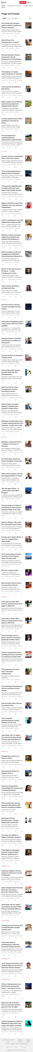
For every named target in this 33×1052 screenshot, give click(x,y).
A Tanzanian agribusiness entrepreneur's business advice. (11, 573)
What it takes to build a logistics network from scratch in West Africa (10, 406)
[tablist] (10, 18)
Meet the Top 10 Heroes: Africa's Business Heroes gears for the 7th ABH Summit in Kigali (10, 1005)
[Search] (30, 18)
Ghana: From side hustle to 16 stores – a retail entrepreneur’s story (11, 271)
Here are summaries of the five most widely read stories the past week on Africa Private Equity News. (12, 561)
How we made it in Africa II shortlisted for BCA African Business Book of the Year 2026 (11, 508)
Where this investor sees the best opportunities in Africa (12, 475)
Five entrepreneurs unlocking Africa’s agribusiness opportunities (11, 138)
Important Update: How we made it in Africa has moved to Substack (11, 873)
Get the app (24, 1047)
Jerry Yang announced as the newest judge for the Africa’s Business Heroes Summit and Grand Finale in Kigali (12, 965)
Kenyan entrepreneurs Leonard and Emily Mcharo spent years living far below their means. (12, 950)
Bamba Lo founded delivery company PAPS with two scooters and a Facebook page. (11, 411)
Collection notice (23, 1043)
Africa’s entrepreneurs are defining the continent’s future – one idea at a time (11, 986)
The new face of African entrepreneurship (10, 287)
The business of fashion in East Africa (11, 88)
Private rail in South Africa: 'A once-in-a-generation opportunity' (12, 539)
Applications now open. (8, 809)
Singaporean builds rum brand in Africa (10, 757)
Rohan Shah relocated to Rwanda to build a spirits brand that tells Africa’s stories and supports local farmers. (12, 761)
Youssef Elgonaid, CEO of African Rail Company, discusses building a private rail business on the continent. (12, 544)
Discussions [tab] (15, 18)
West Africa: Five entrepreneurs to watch (10, 41)
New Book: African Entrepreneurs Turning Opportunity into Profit (9, 820)
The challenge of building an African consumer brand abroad (11, 688)
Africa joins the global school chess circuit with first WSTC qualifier (12, 324)
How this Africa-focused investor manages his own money (11, 307)
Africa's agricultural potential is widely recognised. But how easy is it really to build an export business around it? (12, 242)
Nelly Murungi (10, 811)
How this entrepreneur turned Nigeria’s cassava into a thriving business (12, 788)
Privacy (12, 1043)
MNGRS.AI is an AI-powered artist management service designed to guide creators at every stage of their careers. (11, 1028)
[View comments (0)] (9, 36)
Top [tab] (9, 18)
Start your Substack (13, 1047)
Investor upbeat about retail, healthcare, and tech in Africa (11, 121)
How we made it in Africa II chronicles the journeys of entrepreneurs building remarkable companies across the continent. (12, 825)
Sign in (29, 2)
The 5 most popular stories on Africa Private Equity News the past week (11, 556)
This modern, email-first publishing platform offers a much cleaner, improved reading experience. (12, 878)
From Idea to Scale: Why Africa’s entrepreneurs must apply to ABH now (11, 621)
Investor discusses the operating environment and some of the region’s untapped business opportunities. (11, 346)
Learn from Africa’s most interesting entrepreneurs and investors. (10, 464)
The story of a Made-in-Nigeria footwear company (11, 836)
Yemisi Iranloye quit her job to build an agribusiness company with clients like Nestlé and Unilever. (12, 793)
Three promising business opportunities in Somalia (11, 172)
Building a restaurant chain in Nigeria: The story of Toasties (11, 444)
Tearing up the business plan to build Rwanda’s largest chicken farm (12, 927)
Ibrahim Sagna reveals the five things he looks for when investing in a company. (11, 30)
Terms (16, 1043)
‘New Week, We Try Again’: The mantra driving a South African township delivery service (11, 737)
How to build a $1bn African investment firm (11, 704)
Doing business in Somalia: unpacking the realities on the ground (11, 340)
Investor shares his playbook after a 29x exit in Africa (12, 157)
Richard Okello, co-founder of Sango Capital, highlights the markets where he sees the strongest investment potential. (10, 479)
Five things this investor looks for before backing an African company (11, 25)
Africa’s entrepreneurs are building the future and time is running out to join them (11, 655)
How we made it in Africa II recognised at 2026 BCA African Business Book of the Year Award (12, 254)
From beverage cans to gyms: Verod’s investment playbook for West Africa (11, 638)
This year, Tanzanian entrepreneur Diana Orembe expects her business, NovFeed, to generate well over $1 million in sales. (11, 725)
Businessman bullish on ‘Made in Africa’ (10, 772)
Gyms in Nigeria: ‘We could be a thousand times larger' (11, 523)
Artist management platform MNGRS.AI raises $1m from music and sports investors (12, 1023)
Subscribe (23, 2)
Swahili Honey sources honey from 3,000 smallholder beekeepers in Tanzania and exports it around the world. (12, 77)
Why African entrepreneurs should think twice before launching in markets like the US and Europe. (11, 693)
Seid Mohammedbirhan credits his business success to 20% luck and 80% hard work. (11, 428)
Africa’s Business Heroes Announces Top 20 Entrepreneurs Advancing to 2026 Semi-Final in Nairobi (11, 57)
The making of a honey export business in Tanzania (11, 73)
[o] (28, 74)
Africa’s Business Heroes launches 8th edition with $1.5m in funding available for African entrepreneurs (11, 805)
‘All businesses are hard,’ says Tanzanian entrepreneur (10, 671)
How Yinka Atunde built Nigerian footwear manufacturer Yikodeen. (11, 840)
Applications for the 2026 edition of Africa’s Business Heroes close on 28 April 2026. (12, 660)
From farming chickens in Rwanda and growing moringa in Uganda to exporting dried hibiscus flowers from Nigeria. (12, 143)
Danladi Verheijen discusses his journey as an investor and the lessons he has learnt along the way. (10, 643)
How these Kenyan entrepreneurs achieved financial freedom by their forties (11, 945)
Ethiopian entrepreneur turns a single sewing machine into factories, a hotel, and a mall (12, 423)
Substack (9, 1050)
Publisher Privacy (20, 1040)
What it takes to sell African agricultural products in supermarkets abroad (11, 104)
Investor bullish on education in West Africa (12, 356)
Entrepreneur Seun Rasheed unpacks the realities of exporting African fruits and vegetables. (11, 109)
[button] (3, 6)
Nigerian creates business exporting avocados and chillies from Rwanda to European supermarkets (11, 237)
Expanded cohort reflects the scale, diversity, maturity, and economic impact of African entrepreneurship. (12, 377)
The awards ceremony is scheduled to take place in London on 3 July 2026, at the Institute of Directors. (12, 512)
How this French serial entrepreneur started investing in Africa (9, 389)
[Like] (2, 36)
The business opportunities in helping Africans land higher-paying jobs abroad (11, 188)
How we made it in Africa (13, 33)
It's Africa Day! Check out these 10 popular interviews (11, 460)
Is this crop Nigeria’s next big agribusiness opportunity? (12, 221)
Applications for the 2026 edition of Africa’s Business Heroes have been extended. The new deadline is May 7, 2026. (12, 609)
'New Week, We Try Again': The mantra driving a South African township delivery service (11, 907)
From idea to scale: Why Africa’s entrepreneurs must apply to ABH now (11, 604)
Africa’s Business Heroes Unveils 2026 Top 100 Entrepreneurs (10, 372)
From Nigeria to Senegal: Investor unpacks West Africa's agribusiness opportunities (10, 852)
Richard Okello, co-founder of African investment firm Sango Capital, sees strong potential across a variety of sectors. (12, 126)
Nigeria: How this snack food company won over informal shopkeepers (12, 205)
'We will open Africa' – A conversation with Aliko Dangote (10, 491)
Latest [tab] (4, 18)
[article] (16, 29)
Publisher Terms (28, 1040)
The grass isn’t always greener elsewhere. (10, 676)
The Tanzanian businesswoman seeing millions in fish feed (10, 720)
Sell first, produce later (9, 570)
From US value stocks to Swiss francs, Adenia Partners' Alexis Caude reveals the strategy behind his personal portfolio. (11, 312)
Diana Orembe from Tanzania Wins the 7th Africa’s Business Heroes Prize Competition (12, 890)
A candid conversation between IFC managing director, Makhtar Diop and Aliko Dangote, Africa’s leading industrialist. (12, 496)
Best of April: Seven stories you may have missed (11, 584)
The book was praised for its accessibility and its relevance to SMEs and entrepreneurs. (11, 259)
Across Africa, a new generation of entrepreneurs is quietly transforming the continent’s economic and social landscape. (11, 991)
